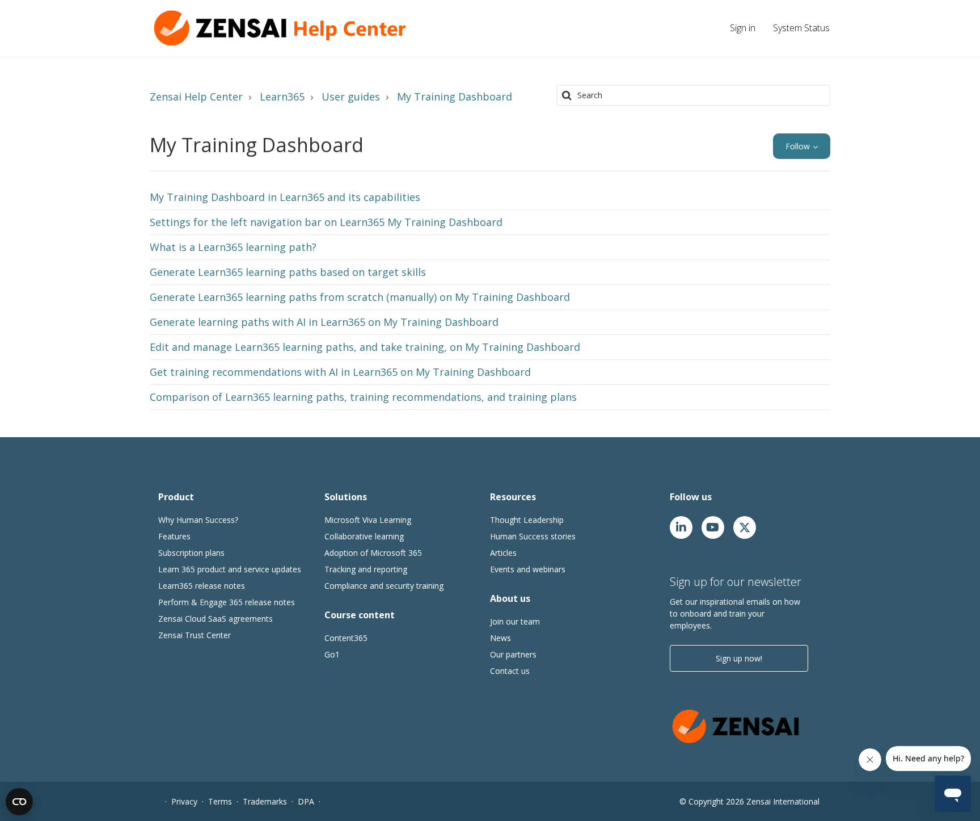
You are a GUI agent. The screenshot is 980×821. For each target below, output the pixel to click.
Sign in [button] (742, 28)
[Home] (283, 28)
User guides (351, 96)
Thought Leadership (527, 519)
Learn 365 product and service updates (229, 569)
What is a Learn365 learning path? (233, 247)
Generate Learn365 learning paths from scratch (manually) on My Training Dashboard (360, 297)
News (500, 637)
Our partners (513, 654)
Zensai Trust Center (194, 635)
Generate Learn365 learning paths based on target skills (288, 272)
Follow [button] (797, 146)
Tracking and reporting (365, 569)
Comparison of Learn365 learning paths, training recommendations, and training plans (363, 397)
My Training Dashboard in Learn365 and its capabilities (285, 197)
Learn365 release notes (201, 585)
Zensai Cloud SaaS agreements (215, 618)
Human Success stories (533, 536)
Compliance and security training (383, 585)
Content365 (346, 637)
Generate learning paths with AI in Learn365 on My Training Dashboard (324, 322)
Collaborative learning (364, 536)
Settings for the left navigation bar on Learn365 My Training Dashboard (326, 222)
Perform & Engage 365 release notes (226, 602)
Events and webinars (527, 569)
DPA (306, 801)
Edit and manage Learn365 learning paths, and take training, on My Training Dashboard (365, 347)
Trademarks (265, 801)
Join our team (515, 621)
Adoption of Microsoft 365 (373, 552)
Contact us (510, 670)
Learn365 (282, 96)
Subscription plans (191, 552)
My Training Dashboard (454, 96)
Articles (503, 552)
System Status (801, 28)
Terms (220, 801)
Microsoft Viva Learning (367, 519)
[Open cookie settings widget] (19, 801)
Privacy (184, 801)
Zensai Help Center (196, 96)
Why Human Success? (198, 519)
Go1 (332, 654)
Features (174, 536)
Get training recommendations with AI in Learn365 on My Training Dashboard (340, 372)
